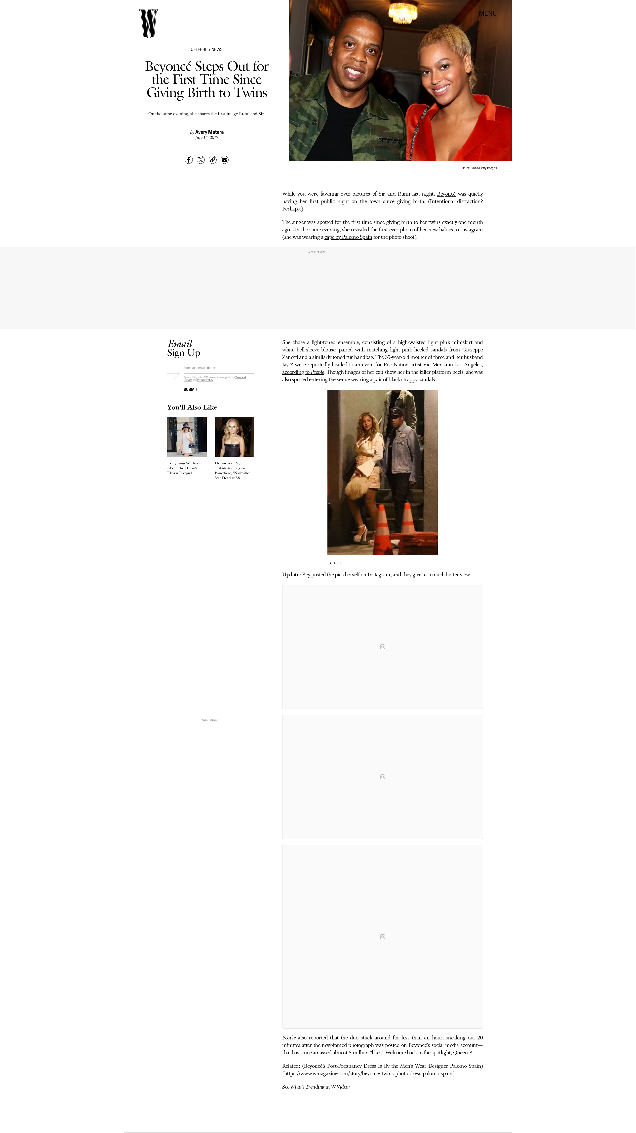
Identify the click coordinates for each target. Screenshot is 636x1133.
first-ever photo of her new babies (416, 230)
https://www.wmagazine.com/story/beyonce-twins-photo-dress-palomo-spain (368, 1073)
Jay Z (287, 365)
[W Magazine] (148, 23)
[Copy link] (213, 160)
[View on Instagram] (383, 647)
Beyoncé (446, 194)
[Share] (189, 160)
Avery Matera (209, 131)
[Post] (201, 160)
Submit (191, 389)
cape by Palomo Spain (348, 237)
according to (303, 372)
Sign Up (183, 347)
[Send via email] (225, 160)
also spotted (295, 379)
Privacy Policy (205, 379)
